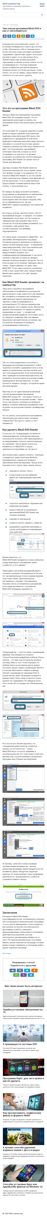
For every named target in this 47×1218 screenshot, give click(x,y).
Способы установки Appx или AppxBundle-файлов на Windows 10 (22, 1185)
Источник (7, 953)
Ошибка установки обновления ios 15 (23, 1011)
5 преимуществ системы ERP (20, 1044)
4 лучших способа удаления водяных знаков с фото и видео (21, 1148)
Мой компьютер (11, 3)
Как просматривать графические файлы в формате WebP (22, 1114)
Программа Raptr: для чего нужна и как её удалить (23, 1079)
